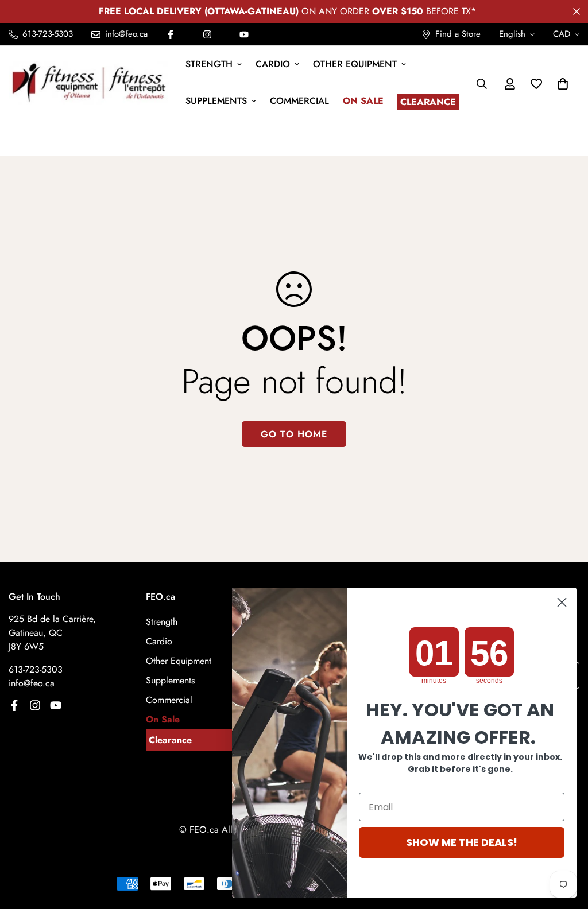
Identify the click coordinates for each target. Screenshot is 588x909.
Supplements (216, 100)
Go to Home (294, 434)
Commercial (299, 100)
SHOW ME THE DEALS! (461, 842)
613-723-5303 (36, 669)
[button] (563, 84)
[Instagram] (207, 34)
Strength (209, 64)
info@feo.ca (32, 683)
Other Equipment (355, 64)
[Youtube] (244, 34)
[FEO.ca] (89, 83)
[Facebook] (170, 34)
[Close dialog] (562, 602)
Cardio (273, 64)
